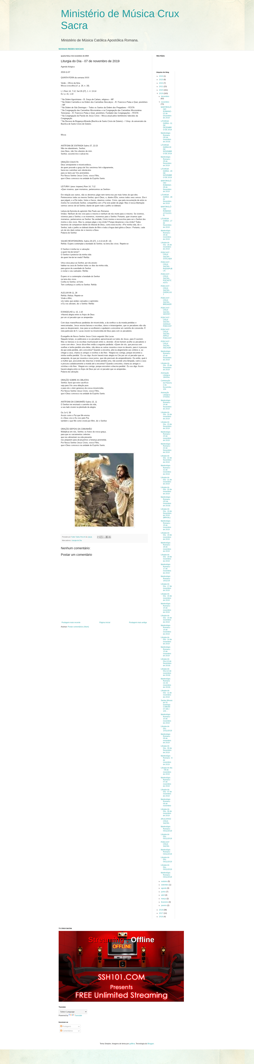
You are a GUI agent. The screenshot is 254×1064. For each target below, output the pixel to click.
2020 (161, 90)
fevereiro (165, 902)
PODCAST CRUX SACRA (165, 844)
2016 (161, 917)
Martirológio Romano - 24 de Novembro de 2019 (166, 404)
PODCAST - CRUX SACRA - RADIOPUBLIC (166, 266)
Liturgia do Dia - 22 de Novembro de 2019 (166, 459)
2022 (161, 83)
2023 (161, 80)
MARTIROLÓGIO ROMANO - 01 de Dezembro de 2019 (166, 112)
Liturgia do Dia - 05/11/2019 (166, 836)
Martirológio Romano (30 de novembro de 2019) (166, 137)
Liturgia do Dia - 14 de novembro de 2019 (166, 640)
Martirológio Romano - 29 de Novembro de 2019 (166, 161)
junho (163, 892)
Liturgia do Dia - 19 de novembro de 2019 (166, 536)
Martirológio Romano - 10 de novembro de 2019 (166, 718)
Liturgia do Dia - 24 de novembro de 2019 (166, 415)
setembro (165, 885)
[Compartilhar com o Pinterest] (109, 537)
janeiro (164, 905)
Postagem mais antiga (138, 622)
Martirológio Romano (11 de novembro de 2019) (166, 683)
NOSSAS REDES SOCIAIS (71, 49)
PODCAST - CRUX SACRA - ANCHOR (166, 344)
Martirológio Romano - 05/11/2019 (166, 829)
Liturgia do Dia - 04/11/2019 (166, 859)
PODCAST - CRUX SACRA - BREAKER (166, 301)
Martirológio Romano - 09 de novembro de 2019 (166, 738)
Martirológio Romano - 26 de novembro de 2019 (166, 235)
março (164, 899)
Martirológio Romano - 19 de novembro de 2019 (166, 525)
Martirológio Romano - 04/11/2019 (166, 875)
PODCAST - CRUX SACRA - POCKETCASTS (166, 278)
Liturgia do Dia (77, 540)
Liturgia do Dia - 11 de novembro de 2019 (166, 694)
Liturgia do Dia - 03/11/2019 (166, 867)
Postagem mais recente (71, 622)
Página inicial (104, 622)
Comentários (67, 1031)
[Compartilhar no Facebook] (106, 537)
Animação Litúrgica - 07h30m (166, 395)
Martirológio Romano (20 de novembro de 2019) (166, 501)
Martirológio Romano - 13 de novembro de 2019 (166, 651)
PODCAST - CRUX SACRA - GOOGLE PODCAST (166, 322)
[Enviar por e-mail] (98, 537)
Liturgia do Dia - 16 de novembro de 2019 (166, 597)
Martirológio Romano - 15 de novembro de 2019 (166, 608)
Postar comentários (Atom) (78, 627)
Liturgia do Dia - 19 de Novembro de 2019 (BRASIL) (166, 513)
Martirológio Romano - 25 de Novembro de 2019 (166, 355)
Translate (78, 1015)
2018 (161, 910)
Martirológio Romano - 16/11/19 (166, 578)
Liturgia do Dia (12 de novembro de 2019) (166, 672)
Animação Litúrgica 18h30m (165, 375)
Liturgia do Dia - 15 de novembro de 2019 (166, 619)
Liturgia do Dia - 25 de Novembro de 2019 (166, 366)
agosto (164, 888)
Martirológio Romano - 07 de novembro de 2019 (166, 782)
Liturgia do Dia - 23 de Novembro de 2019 (166, 425)
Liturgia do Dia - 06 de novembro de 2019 (166, 812)
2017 (161, 913)
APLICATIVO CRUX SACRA (166, 821)
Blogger (151, 1044)
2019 (161, 93)
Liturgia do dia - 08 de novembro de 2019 (166, 771)
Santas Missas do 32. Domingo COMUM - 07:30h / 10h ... (166, 705)
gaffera (132, 1044)
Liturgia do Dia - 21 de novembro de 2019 (166, 480)
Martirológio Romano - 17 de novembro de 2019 (166, 568)
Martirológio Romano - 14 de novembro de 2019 (166, 629)
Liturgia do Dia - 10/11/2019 (166, 728)
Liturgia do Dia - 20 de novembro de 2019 (166, 490)
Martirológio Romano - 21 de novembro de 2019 (166, 470)
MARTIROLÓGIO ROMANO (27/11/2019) (166, 211)
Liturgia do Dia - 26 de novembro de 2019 (166, 246)
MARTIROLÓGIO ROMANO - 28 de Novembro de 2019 (166, 186)
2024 (161, 76)
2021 (161, 86)
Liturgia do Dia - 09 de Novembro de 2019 (166, 749)
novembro (165, 102)
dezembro (165, 96)
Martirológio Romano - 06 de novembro (166, 802)
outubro (164, 881)
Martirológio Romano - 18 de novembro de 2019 (166, 547)
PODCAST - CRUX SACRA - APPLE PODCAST (166, 333)
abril (163, 895)
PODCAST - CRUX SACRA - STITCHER (166, 255)
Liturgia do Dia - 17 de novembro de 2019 (166, 587)
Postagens (66, 1026)
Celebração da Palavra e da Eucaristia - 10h (166, 385)
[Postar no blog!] (101, 537)
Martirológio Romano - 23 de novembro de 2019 (166, 436)
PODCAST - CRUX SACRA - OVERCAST (166, 290)
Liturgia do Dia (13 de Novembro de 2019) (166, 662)
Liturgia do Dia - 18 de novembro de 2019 (166, 558)
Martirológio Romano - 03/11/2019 (166, 852)
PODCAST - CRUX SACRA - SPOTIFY (165, 311)
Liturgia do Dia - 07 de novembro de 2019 (166, 793)
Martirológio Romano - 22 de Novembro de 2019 (166, 448)
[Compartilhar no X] (104, 537)
